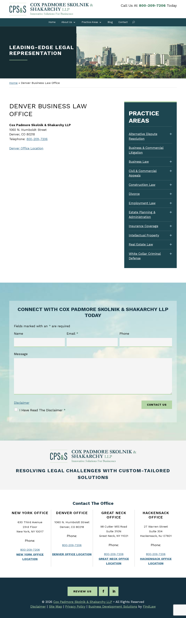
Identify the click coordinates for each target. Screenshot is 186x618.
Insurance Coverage (143, 226)
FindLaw (149, 606)
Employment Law (142, 203)
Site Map (55, 606)
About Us (66, 22)
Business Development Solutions (112, 606)
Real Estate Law (141, 244)
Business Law (139, 161)
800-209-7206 (152, 5)
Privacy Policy (75, 606)
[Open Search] (134, 22)
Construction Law (142, 185)
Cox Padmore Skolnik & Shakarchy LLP (82, 602)
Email (72, 333)
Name (18, 333)
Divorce (134, 194)
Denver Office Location (26, 148)
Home (52, 22)
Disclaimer (21, 403)
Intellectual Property (144, 235)
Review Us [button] (82, 591)
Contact (123, 22)
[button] (182, 591)
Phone (124, 333)
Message (21, 354)
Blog (110, 22)
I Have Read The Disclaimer (42, 410)
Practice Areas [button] (90, 22)
